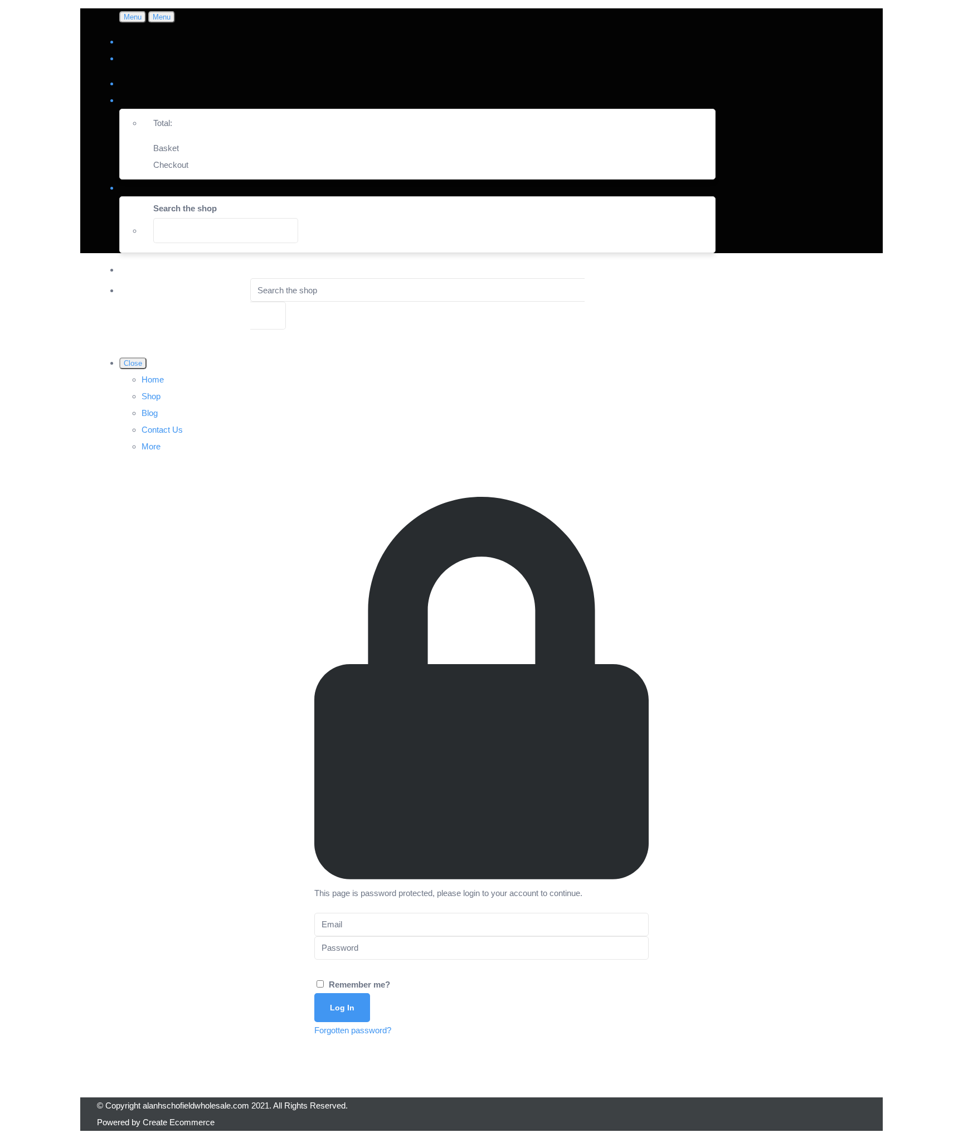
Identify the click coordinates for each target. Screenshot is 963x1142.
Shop (151, 396)
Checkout (170, 165)
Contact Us (162, 429)
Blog (150, 413)
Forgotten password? (352, 1030)
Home (153, 379)
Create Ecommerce (179, 1122)
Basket (166, 148)
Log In (342, 1007)
